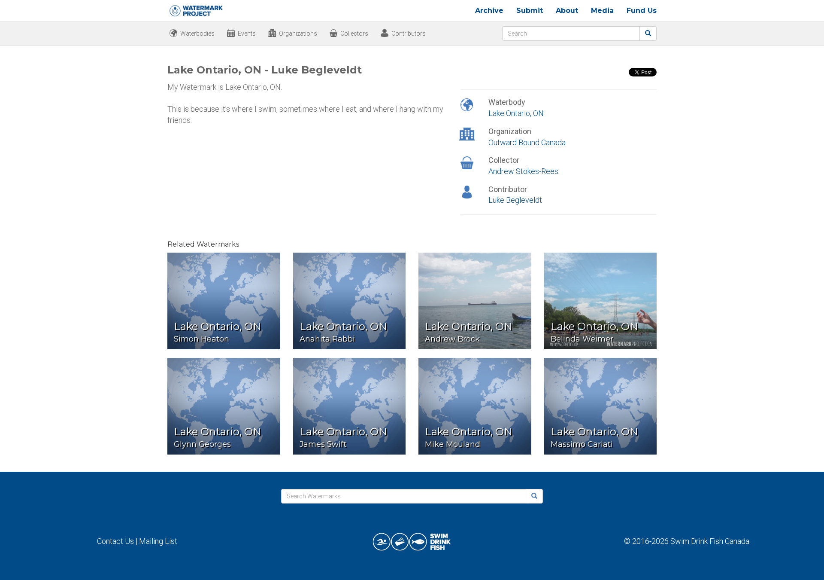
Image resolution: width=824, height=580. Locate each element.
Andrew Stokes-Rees (523, 171)
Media (602, 10)
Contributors (408, 33)
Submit (529, 10)
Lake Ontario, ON (516, 113)
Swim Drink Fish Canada (709, 541)
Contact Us (115, 541)
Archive (489, 10)
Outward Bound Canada (527, 142)
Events (247, 33)
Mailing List (158, 541)
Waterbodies (197, 33)
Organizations (298, 33)
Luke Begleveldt (515, 200)
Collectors (354, 33)
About (567, 10)
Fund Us (642, 10)
